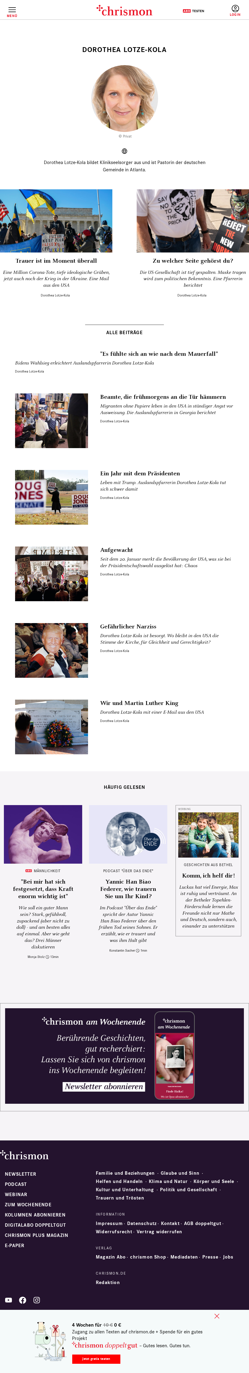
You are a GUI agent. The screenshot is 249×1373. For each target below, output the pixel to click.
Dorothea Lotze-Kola (55, 295)
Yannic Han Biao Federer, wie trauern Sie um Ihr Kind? (128, 889)
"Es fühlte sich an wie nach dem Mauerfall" (159, 354)
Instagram (36, 1300)
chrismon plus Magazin (36, 1235)
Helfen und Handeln (119, 1181)
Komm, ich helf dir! (208, 876)
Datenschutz (142, 1223)
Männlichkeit (47, 871)
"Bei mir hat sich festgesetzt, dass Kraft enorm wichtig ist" (43, 889)
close (216, 1316)
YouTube (8, 1300)
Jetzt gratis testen (96, 1359)
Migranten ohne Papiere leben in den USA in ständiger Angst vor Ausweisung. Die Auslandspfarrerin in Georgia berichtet (166, 409)
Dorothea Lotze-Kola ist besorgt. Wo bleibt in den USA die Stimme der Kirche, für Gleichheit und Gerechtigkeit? (159, 639)
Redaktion (108, 1283)
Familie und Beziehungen (125, 1173)
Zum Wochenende (28, 1205)
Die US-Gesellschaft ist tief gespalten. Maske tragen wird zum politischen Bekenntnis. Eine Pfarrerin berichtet (193, 279)
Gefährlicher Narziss (128, 627)
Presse (210, 1257)
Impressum (109, 1223)
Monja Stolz (36, 957)
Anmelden (235, 11)
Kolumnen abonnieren (35, 1215)
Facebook (22, 1300)
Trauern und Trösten (120, 1198)
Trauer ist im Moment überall (56, 261)
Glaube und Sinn (180, 1173)
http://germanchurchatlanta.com (124, 151)
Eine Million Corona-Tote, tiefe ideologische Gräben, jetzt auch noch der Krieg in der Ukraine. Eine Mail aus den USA (56, 279)
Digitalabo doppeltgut (35, 1225)
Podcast (16, 1184)
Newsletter (20, 1174)
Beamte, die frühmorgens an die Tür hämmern (163, 397)
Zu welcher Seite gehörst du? (193, 261)
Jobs (228, 1257)
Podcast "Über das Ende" (128, 871)
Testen (193, 11)
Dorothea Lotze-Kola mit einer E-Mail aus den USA (152, 712)
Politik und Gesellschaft (188, 1190)
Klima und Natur (168, 1181)
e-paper (14, 1246)
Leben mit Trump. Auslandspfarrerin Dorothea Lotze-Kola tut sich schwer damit (163, 486)
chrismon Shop (148, 1257)
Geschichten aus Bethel (208, 864)
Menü (12, 16)
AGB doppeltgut (202, 1223)
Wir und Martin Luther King (139, 703)
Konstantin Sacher (122, 950)
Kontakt (170, 1223)
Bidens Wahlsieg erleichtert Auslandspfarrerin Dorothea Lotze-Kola (84, 363)
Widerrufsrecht (114, 1232)
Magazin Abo (111, 1257)
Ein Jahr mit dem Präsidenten (140, 473)
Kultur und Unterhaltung (125, 1190)
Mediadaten (184, 1257)
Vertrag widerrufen (159, 1232)
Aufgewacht (116, 550)
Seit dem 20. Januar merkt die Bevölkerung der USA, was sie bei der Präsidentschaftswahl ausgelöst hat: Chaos (165, 562)
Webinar (16, 1195)
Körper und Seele (214, 1181)
